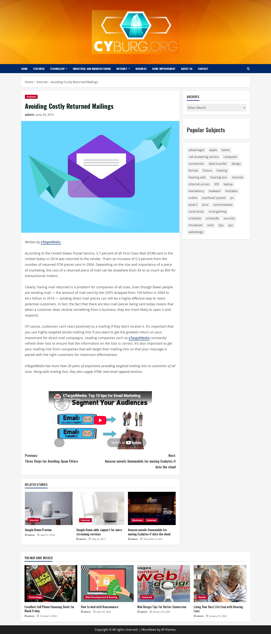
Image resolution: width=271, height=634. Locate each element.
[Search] (248, 68)
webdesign (196, 232)
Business (141, 69)
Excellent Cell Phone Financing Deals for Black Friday (49, 609)
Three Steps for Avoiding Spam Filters (51, 458)
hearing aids (197, 177)
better (226, 150)
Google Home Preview (38, 530)
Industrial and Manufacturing (92, 69)
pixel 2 (193, 205)
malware (215, 191)
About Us (186, 69)
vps (230, 225)
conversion (196, 164)
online (193, 198)
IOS (216, 184)
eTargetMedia (139, 338)
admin (29, 115)
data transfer (218, 164)
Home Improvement (164, 69)
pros (205, 205)
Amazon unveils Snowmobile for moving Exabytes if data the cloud (140, 461)
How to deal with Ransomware (99, 607)
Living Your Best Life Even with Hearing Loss (218, 609)
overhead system (214, 198)
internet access (199, 184)
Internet (121, 69)
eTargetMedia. (51, 242)
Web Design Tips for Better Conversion (161, 607)
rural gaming (217, 211)
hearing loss (218, 177)
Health (202, 597)
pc (232, 198)
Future (207, 170)
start (210, 225)
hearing (222, 170)
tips (221, 225)
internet (237, 177)
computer (230, 157)
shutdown (196, 225)
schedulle (212, 218)
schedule (195, 218)
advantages (197, 150)
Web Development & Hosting (101, 597)
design (236, 164)
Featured (38, 69)
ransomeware (222, 205)
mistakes (231, 191)
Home (24, 69)
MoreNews (148, 630)
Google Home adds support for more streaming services (99, 532)
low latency (196, 191)
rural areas (196, 211)
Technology (57, 69)
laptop (228, 184)
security (229, 218)
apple (213, 150)
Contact (203, 69)
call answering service (204, 157)
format (193, 170)
